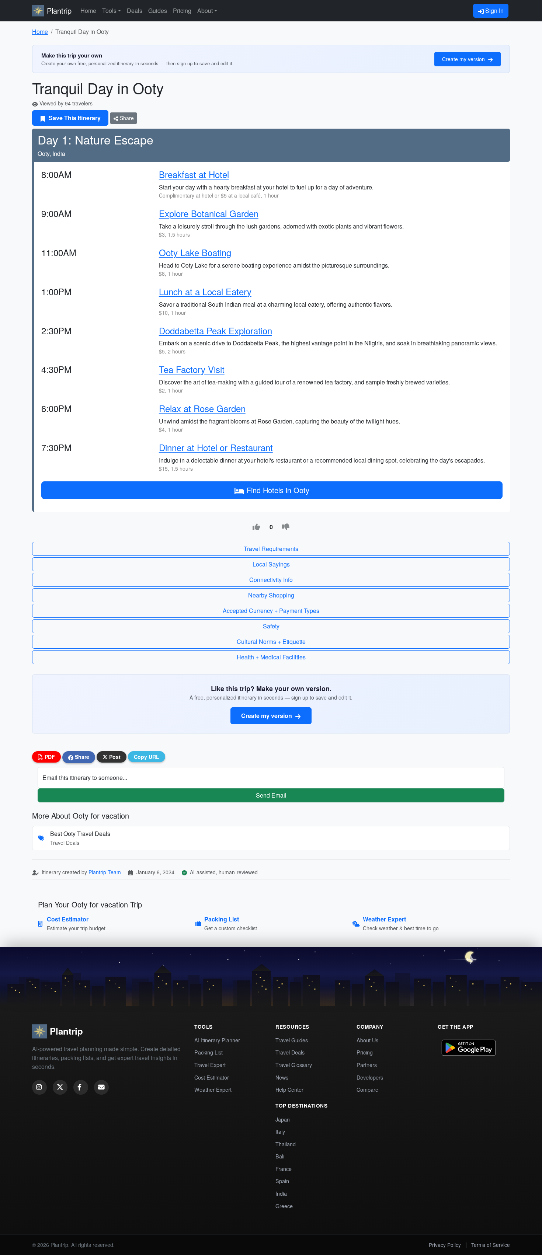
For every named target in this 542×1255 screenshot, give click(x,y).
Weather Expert (213, 1089)
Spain (282, 1181)
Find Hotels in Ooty (278, 490)
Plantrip (59, 10)
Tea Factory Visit (192, 369)
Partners (367, 1065)
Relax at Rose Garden (202, 408)
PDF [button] (49, 756)
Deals (134, 10)
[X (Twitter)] (60, 1087)
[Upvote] (256, 527)
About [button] (205, 10)
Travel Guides (291, 1040)
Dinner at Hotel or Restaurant (216, 447)
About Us (367, 1040)
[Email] (101, 1087)
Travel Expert (210, 1065)
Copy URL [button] (146, 756)
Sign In (494, 10)
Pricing (182, 10)
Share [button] (81, 756)
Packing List (208, 1052)
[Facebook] (80, 1087)
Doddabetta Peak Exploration (215, 330)
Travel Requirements (271, 548)
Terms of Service (490, 1244)
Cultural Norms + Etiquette (271, 641)
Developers (370, 1077)
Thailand (285, 1144)
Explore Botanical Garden (208, 213)
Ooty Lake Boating (195, 252)
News (281, 1077)
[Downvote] (285, 527)
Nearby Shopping (271, 595)
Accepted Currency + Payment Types (271, 610)
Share (126, 118)
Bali (279, 1156)
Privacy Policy (445, 1244)
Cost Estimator (211, 1077)
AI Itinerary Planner (217, 1040)
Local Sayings (271, 564)
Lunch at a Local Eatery (205, 291)
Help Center (289, 1089)
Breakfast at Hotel (194, 174)
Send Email (271, 795)
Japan (282, 1119)
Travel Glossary (293, 1065)
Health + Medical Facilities (271, 657)
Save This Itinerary (74, 118)
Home (88, 10)
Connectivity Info (271, 579)
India (281, 1193)
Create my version (464, 59)
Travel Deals (290, 1052)
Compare (367, 1089)
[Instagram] (39, 1087)
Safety (271, 626)
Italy (280, 1131)
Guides (157, 10)
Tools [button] (109, 10)
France (283, 1168)
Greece (284, 1206)
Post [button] (114, 756)
